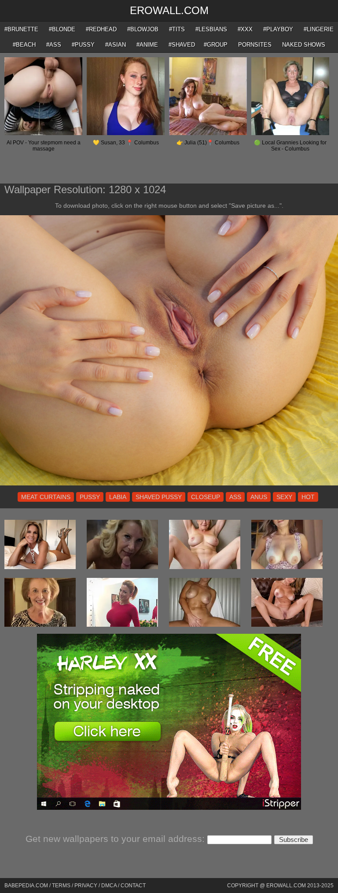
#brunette (21, 29)
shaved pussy (159, 496)
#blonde (62, 29)
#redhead (101, 29)
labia (117, 496)
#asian (115, 44)
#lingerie (319, 29)
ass (235, 496)
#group (216, 44)
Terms (61, 885)
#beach (24, 44)
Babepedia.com (26, 885)
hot (308, 496)
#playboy (278, 29)
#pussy (83, 44)
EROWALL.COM (169, 10)
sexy (284, 496)
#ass (53, 44)
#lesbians (211, 29)
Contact (133, 885)
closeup (205, 496)
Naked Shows (303, 44)
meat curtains (45, 496)
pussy (90, 496)
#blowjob (142, 29)
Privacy (85, 885)
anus (258, 496)
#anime (147, 44)
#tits (177, 29)
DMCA (109, 885)
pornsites (255, 44)
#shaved (182, 44)
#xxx (245, 29)
